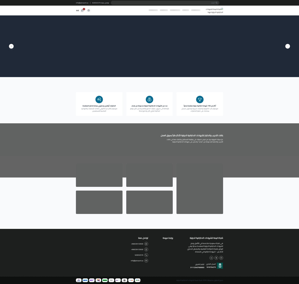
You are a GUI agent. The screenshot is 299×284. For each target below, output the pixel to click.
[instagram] (221, 258)
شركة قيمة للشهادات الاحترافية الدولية (189, 280)
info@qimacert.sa (82, 3)
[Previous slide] (287, 46)
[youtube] (211, 258)
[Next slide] (11, 46)
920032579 (96, 2)
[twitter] (216, 258)
